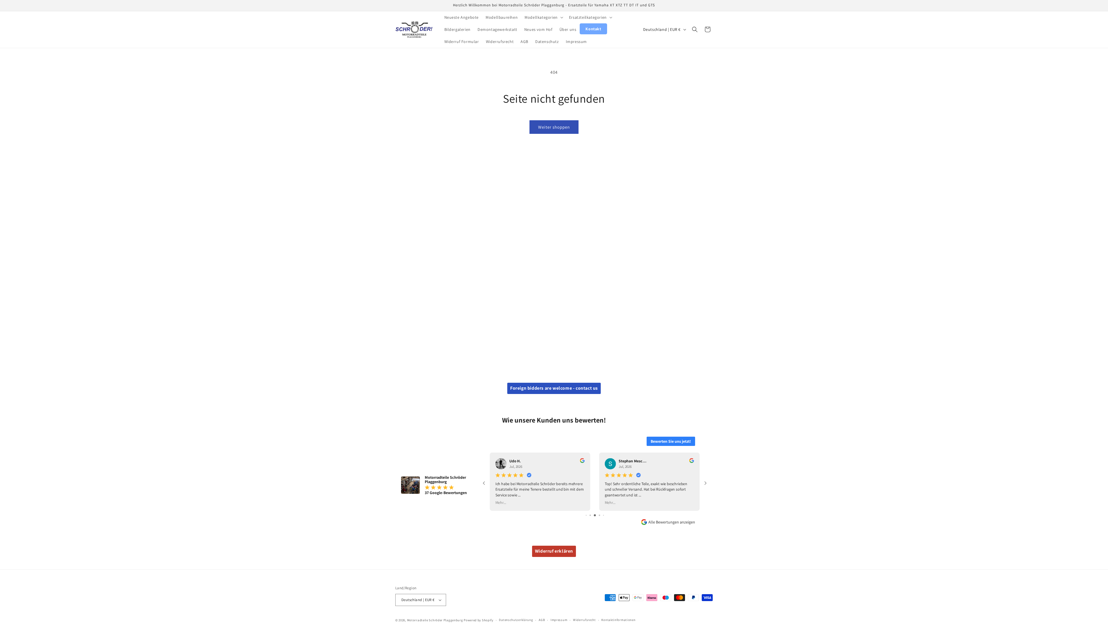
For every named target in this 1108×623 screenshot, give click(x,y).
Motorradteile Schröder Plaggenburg (435, 620)
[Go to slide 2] (590, 515)
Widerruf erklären (554, 551)
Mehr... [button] (500, 502)
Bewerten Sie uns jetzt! (671, 441)
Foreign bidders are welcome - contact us (554, 388)
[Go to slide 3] (595, 515)
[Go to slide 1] (586, 515)
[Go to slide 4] (599, 515)
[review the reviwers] (582, 461)
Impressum (559, 620)
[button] (543, 17)
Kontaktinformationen (618, 620)
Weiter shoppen (554, 127)
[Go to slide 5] (603, 515)
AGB (542, 620)
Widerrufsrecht (584, 620)
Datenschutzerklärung (516, 620)
